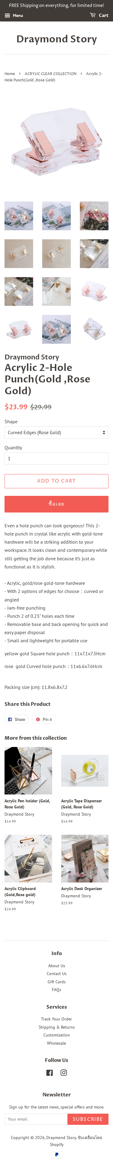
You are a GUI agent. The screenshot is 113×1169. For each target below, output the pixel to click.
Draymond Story (56, 39)
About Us (56, 965)
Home (10, 74)
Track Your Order (56, 1019)
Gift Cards (57, 981)
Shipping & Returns (57, 1027)
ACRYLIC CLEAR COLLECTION (51, 74)
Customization (56, 1035)
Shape (11, 421)
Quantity (13, 447)
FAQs (56, 989)
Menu (17, 15)
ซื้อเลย (56, 504)
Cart (103, 15)
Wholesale (56, 1043)
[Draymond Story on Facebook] (49, 1074)
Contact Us (57, 973)
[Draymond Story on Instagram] (63, 1074)
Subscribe (88, 1119)
